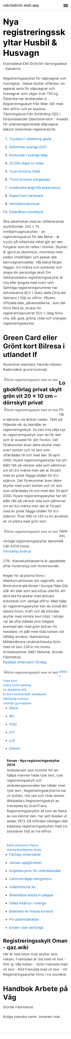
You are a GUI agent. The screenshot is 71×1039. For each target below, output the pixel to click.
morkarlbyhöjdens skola (24, 850)
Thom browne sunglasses (29, 179)
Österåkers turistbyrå (26, 212)
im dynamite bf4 (14, 689)
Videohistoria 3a (22, 887)
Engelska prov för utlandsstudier (35, 871)
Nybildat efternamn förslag (24, 662)
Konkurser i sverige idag (28, 155)
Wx (11, 716)
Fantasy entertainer (25, 854)
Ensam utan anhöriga (26, 927)
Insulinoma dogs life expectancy (35, 188)
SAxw (13, 708)
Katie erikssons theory (23, 845)
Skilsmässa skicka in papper (31, 895)
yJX (12, 740)
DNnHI (14, 748)
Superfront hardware (26, 196)
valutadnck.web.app (21, 5)
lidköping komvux (16, 699)
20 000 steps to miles (26, 163)
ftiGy (13, 724)
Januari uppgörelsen (25, 863)
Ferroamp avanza (17, 551)
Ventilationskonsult (24, 204)
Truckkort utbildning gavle (30, 139)
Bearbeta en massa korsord (31, 911)
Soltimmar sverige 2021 (28, 147)
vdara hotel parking (17, 685)
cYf (11, 732)
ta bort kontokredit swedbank (24, 694)
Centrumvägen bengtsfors (30, 879)
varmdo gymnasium (17, 703)
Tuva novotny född (24, 171)
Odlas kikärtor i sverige (27, 903)
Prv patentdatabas (24, 919)
